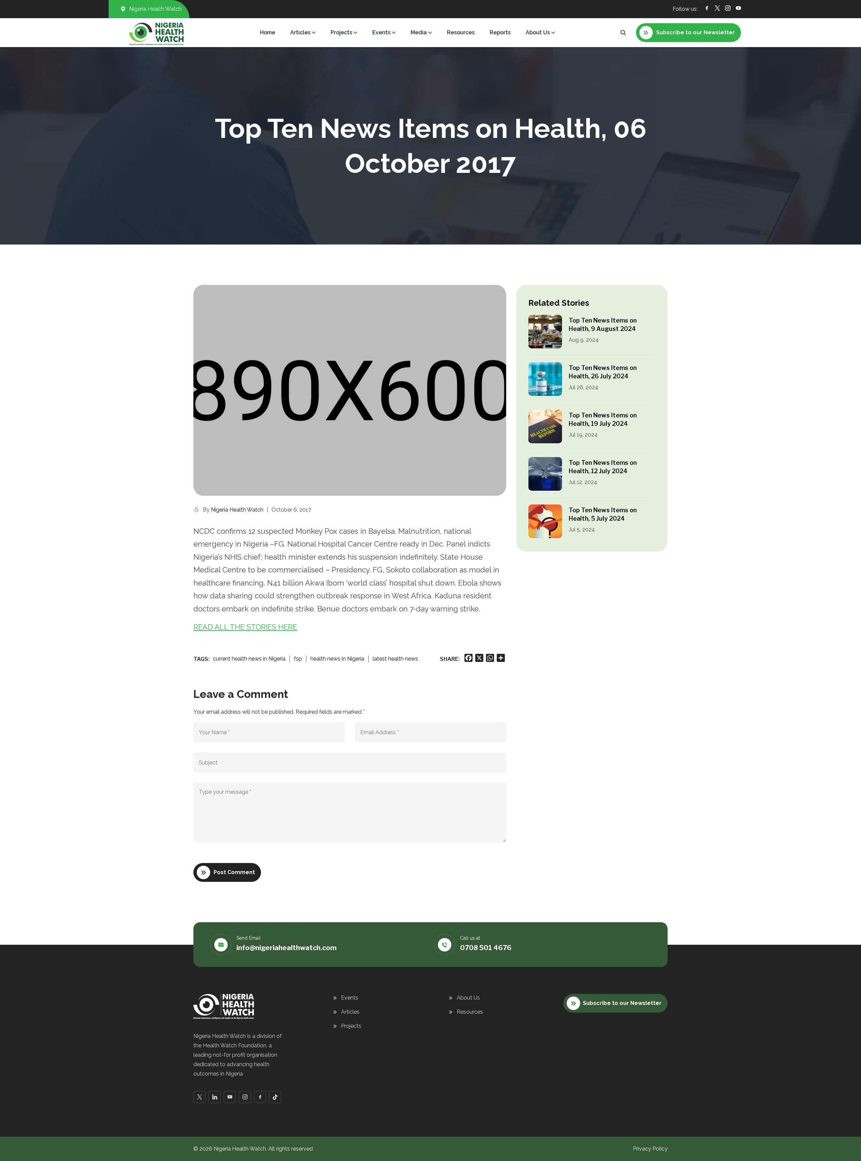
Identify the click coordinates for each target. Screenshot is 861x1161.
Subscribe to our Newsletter (622, 1003)
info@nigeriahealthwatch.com (286, 948)
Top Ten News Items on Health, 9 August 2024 (603, 324)
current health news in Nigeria (249, 659)
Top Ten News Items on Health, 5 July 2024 (603, 514)
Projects (351, 1026)
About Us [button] (538, 32)
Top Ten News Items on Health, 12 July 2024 (603, 467)
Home (267, 32)
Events (349, 998)
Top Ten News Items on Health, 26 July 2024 (603, 372)
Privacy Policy (650, 1149)
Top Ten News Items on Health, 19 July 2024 (603, 419)
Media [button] (419, 32)
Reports (500, 32)
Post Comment (234, 872)
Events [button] (381, 32)
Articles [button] (300, 32)
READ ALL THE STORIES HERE (245, 627)
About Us (468, 998)
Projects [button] (341, 32)
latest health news (395, 659)
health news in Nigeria (337, 659)
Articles (350, 1012)
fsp (298, 659)
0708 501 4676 (486, 948)
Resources (461, 32)
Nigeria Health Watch (237, 510)
